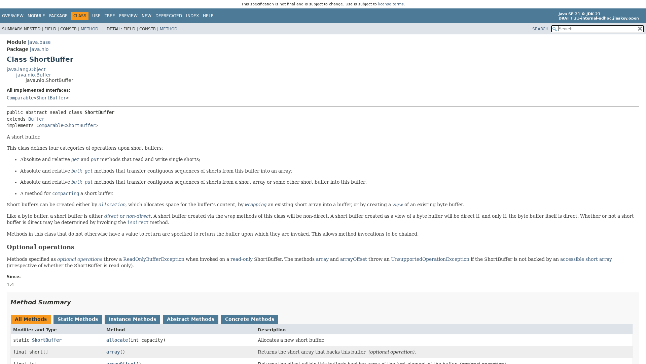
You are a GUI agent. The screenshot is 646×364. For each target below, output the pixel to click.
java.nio (39, 49)
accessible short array (586, 259)
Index (192, 15)
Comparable (20, 97)
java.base (39, 42)
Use (96, 15)
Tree (110, 15)
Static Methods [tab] (78, 319)
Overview (13, 15)
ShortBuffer (51, 97)
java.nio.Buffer (33, 75)
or (127, 216)
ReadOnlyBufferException (153, 259)
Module (36, 15)
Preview (128, 15)
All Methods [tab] (31, 319)
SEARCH (540, 29)
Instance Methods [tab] (132, 319)
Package (58, 15)
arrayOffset (353, 259)
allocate (117, 340)
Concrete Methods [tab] (249, 319)
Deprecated (168, 15)
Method (89, 29)
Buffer (36, 119)
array (322, 259)
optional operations (79, 259)
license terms (391, 4)
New (146, 15)
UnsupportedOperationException (430, 259)
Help (208, 15)
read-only (241, 259)
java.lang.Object (26, 69)
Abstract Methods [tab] (190, 319)
